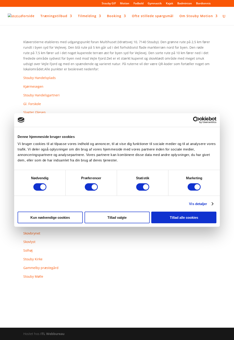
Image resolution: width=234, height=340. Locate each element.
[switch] (91, 186)
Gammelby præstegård (40, 268)
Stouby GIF (109, 3)
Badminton (184, 3)
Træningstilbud (53, 16)
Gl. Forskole (32, 104)
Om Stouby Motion (196, 16)
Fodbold (138, 3)
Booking (114, 16)
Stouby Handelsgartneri (41, 95)
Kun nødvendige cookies (50, 217)
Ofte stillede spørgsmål (152, 16)
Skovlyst (29, 242)
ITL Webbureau (52, 334)
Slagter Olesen (34, 112)
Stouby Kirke (33, 259)
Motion (124, 3)
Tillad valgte (117, 217)
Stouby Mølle (33, 276)
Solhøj (28, 250)
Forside (28, 16)
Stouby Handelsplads (39, 78)
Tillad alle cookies (184, 217)
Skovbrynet (31, 233)
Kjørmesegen (33, 86)
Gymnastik (155, 3)
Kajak (169, 3)
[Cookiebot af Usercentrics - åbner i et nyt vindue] (196, 119)
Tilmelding (87, 16)
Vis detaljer (198, 204)
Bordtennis (203, 3)
